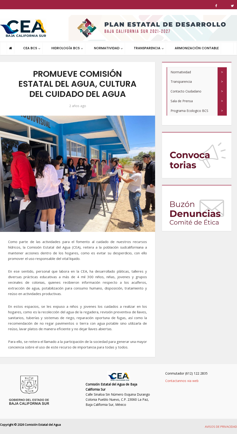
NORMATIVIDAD (106, 48)
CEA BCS (30, 48)
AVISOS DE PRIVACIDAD (221, 427)
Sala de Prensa (182, 101)
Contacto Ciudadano (186, 91)
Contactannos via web (182, 381)
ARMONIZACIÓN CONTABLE (197, 48)
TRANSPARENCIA (147, 48)
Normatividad (181, 72)
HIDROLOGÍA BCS (65, 48)
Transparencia (181, 81)
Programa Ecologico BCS (189, 110)
